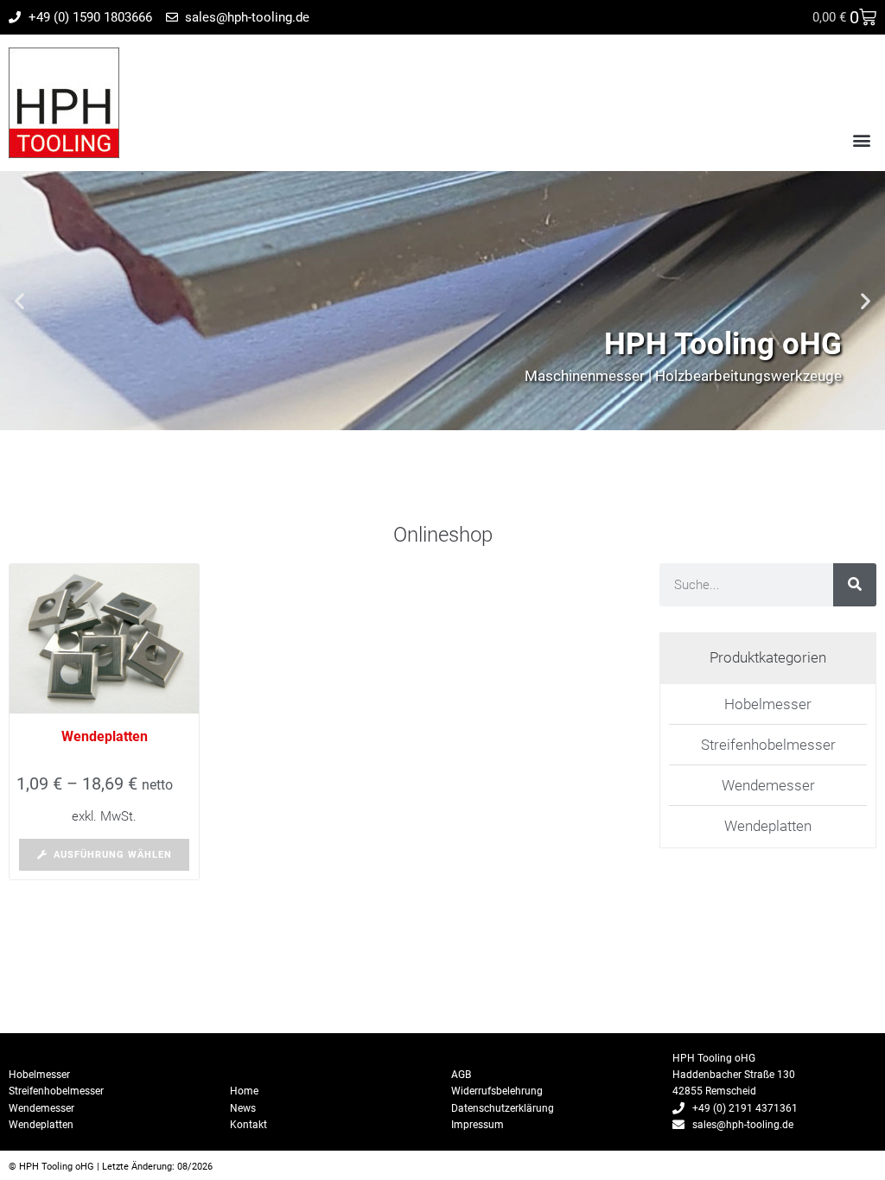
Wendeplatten (104, 736)
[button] (862, 139)
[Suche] (854, 584)
